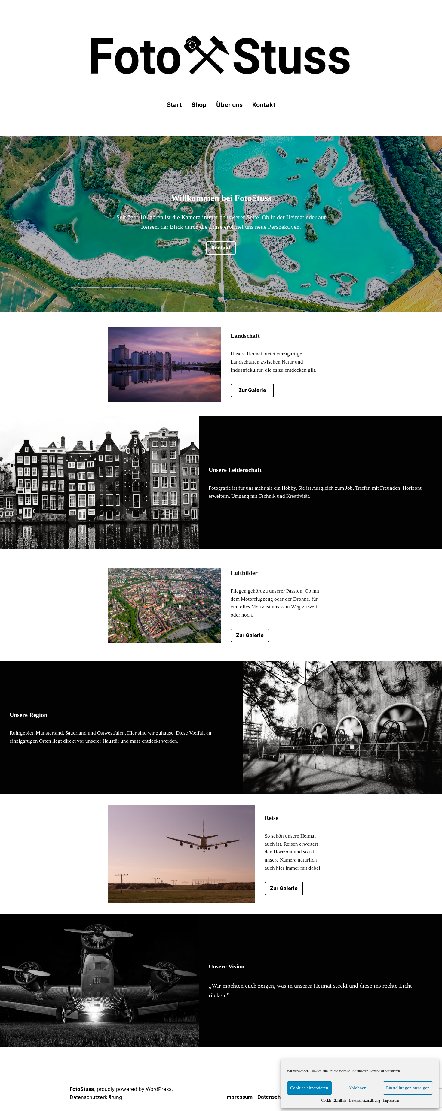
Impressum (391, 1100)
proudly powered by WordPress (134, 1089)
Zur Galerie (252, 390)
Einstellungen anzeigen (408, 1087)
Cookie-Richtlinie (333, 1100)
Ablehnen (357, 1087)
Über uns (229, 104)
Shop (199, 104)
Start (174, 104)
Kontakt (263, 104)
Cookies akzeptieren (309, 1087)
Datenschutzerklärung (364, 1100)
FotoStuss (82, 1089)
